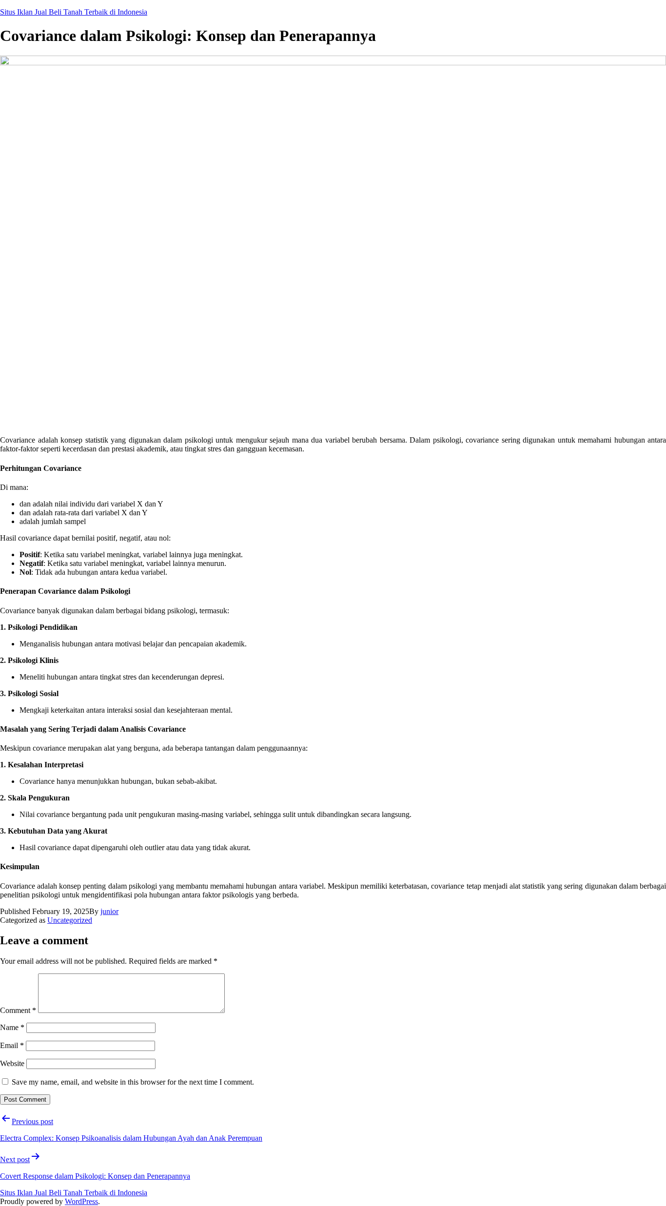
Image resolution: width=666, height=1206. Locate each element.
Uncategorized (69, 920)
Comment (18, 1010)
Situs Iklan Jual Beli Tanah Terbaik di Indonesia (73, 12)
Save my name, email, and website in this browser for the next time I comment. (133, 1082)
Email (12, 1045)
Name (12, 1027)
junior (109, 911)
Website (12, 1063)
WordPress (81, 1201)
